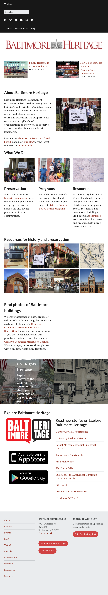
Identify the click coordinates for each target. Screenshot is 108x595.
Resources (9, 570)
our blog (29, 141)
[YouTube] (21, 20)
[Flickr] (15, 20)
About (7, 520)
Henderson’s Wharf (66, 498)
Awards (8, 551)
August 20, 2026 (36, 69)
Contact (8, 526)
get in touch (25, 145)
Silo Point (61, 484)
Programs (9, 563)
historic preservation (16, 197)
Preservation (10, 557)
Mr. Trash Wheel (65, 461)
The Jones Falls (64, 468)
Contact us (44, 533)
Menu (9, 4)
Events (7, 532)
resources (95, 215)
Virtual (7, 545)
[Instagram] (26, 20)
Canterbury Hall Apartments (72, 431)
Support (8, 576)
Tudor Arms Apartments (69, 455)
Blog (6, 539)
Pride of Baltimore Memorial (72, 491)
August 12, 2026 (87, 76)
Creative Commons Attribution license (26, 341)
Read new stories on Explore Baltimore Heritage (78, 422)
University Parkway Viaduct (71, 438)
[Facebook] (6, 20)
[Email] (32, 20)
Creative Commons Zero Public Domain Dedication (22, 327)
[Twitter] (10, 20)
